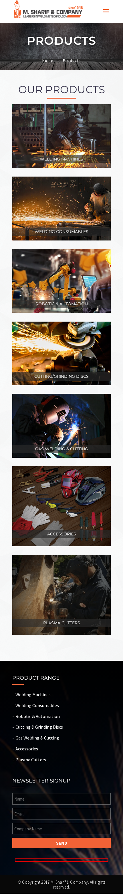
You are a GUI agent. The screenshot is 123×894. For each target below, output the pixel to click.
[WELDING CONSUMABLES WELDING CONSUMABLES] (61, 180)
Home (47, 60)
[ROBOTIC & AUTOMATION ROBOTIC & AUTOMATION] (61, 253)
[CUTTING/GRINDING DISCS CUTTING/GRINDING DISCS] (61, 325)
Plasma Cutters (30, 759)
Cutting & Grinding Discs (39, 727)
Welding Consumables (37, 705)
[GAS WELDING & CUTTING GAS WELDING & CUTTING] (61, 397)
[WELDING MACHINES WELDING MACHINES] (61, 108)
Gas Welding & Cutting (37, 738)
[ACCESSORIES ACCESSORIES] (61, 470)
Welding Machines (33, 694)
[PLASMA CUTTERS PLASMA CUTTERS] (61, 558)
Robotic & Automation (37, 716)
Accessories (26, 749)
